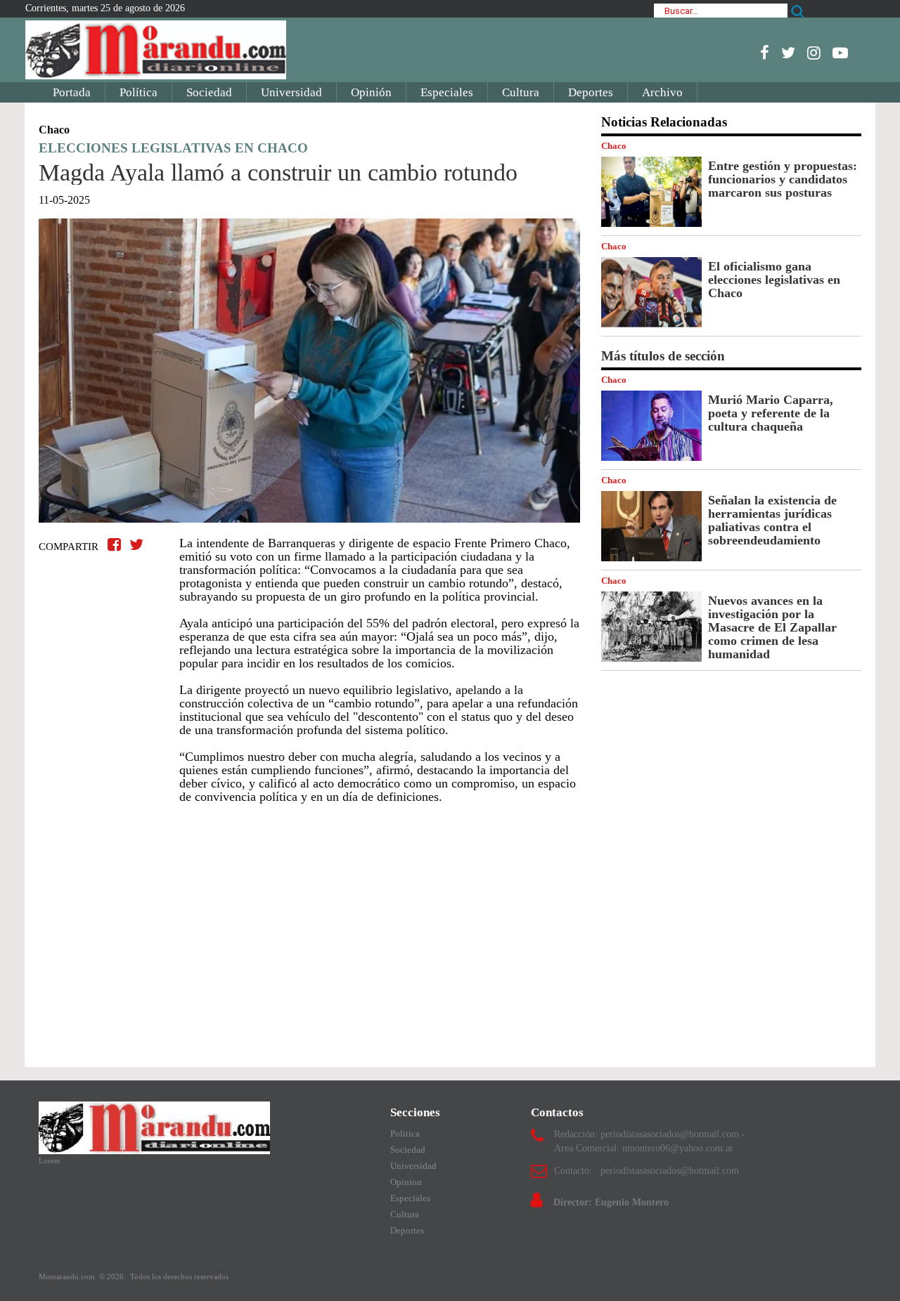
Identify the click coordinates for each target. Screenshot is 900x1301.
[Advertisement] (309, 928)
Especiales (446, 92)
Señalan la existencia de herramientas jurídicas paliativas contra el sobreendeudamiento (772, 520)
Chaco (613, 145)
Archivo (662, 92)
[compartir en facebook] (116, 545)
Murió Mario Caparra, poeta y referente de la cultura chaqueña (770, 413)
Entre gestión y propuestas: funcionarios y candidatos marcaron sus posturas (782, 179)
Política (139, 92)
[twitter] (788, 52)
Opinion (406, 1182)
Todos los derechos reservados (179, 1276)
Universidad (291, 92)
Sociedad (209, 92)
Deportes (590, 92)
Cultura (520, 92)
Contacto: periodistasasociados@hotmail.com (646, 1170)
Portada (72, 92)
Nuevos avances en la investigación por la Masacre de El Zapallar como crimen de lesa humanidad (772, 627)
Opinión (371, 92)
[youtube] (840, 52)
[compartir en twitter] (136, 545)
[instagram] (814, 52)
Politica (405, 1133)
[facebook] (764, 52)
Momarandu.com (68, 1276)
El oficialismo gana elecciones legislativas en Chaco (774, 279)
